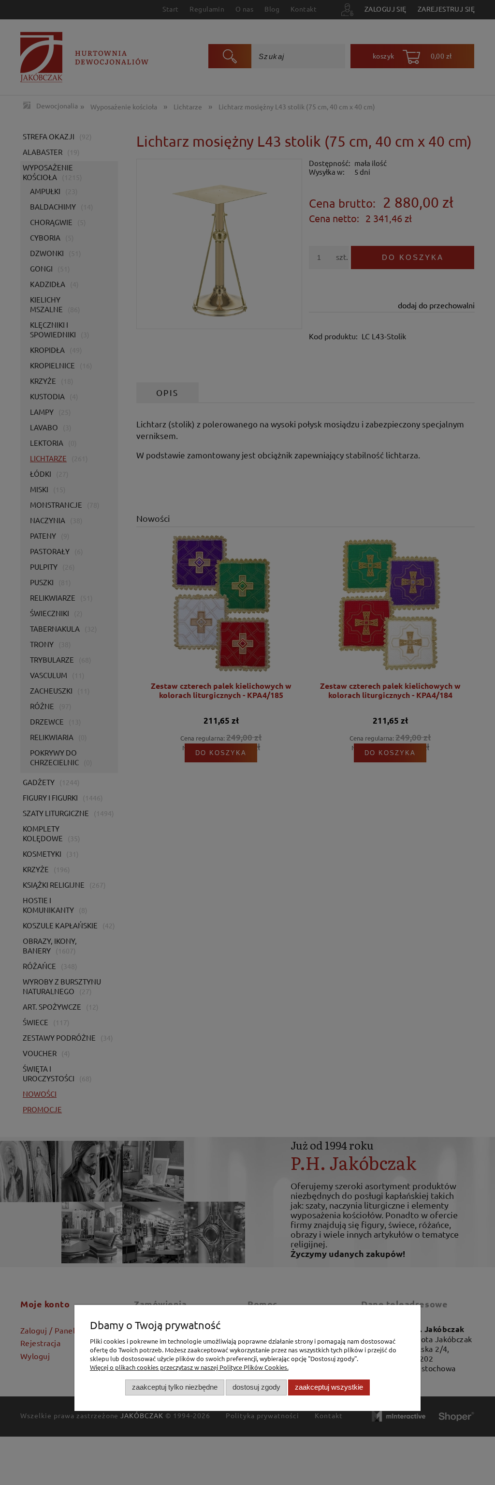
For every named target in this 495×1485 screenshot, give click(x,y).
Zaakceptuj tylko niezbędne (175, 1387)
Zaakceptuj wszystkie (329, 1387)
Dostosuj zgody (256, 1387)
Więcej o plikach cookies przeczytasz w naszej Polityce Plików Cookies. (189, 1367)
